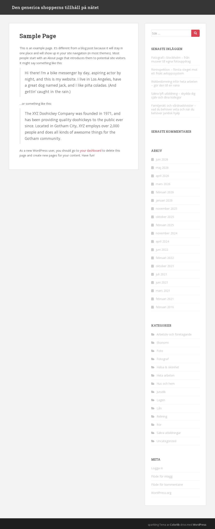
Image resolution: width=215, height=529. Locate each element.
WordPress (199, 524)
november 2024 (166, 233)
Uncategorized (166, 441)
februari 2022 (165, 258)
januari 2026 (164, 200)
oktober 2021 (165, 266)
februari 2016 (165, 307)
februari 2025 (165, 225)
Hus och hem (166, 384)
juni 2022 (162, 250)
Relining (162, 416)
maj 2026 (162, 168)
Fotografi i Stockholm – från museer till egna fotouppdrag (171, 59)
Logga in (157, 468)
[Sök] (195, 33)
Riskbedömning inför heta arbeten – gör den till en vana (174, 83)
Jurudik (161, 392)
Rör (159, 425)
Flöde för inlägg (161, 476)
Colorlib (175, 524)
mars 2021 (163, 291)
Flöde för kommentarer (167, 485)
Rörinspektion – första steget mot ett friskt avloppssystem (174, 71)
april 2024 (162, 241)
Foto (160, 351)
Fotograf (163, 359)
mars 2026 (163, 184)
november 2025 (166, 209)
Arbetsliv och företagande (174, 334)
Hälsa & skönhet (168, 367)
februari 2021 (165, 299)
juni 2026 (162, 159)
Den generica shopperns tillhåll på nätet (55, 7)
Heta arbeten (165, 375)
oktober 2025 (165, 217)
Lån (159, 408)
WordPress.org (161, 493)
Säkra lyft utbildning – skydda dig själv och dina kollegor (173, 95)
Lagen (161, 400)
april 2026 (162, 176)
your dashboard (90, 150)
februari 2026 (165, 192)
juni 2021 (162, 282)
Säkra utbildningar (169, 433)
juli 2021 (161, 274)
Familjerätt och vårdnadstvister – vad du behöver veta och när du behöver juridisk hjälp (173, 109)
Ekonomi (163, 343)
